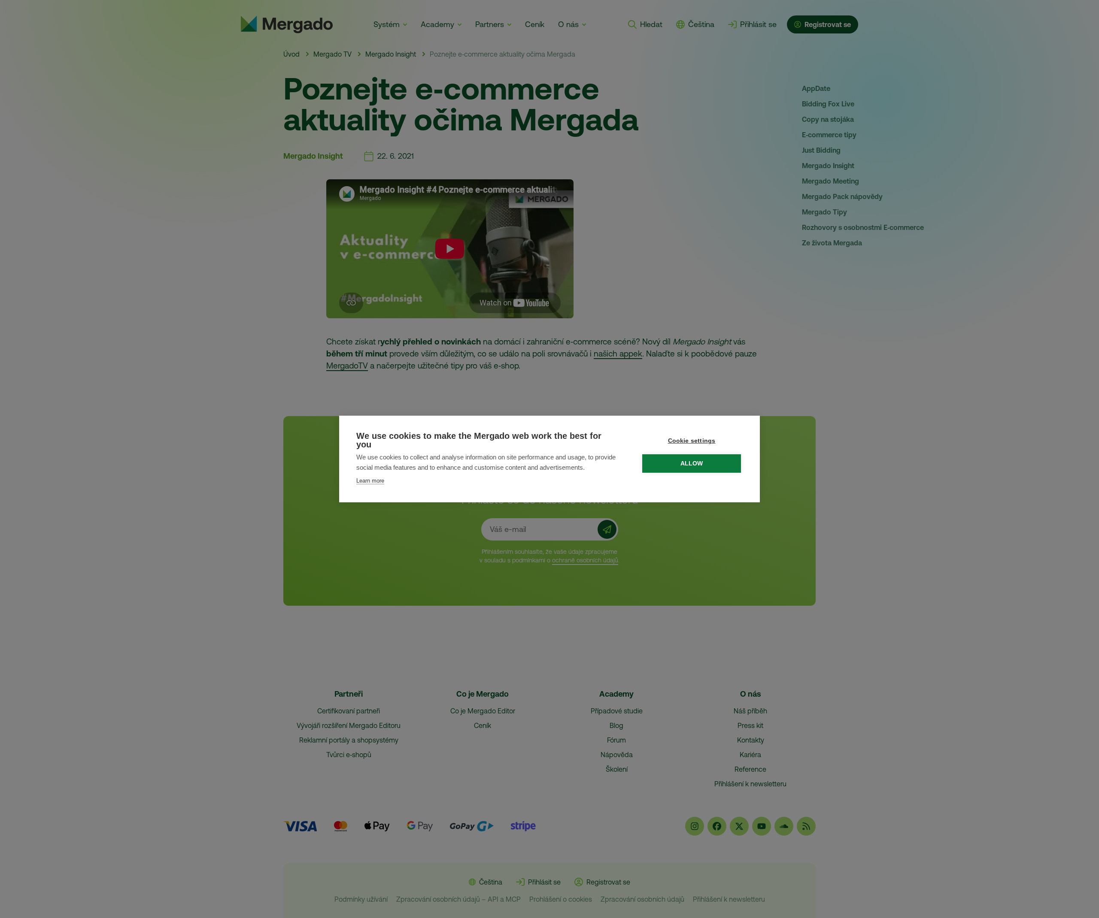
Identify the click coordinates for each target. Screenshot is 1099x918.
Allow (691, 463)
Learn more (370, 480)
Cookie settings (692, 441)
